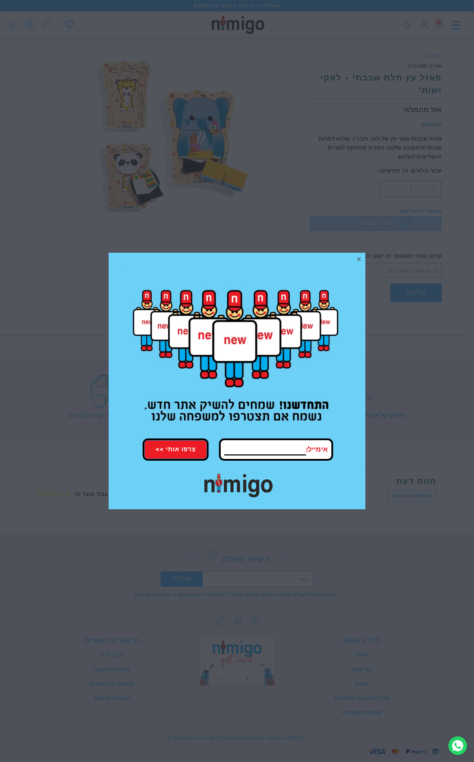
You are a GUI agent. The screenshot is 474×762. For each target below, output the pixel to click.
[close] (359, 259)
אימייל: (317, 449)
